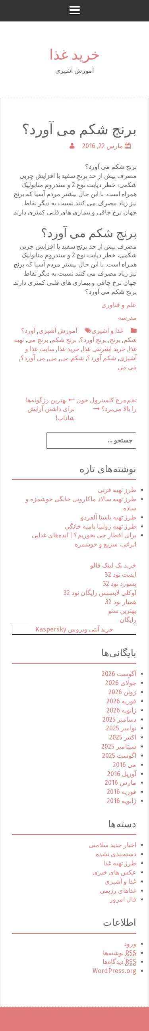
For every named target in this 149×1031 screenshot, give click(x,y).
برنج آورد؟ (93, 340)
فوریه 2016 (121, 791)
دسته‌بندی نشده (116, 854)
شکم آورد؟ (101, 358)
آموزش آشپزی (58, 330)
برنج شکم (64, 340)
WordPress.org (114, 971)
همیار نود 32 (120, 602)
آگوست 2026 (119, 674)
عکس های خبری (114, 872)
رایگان (128, 620)
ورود (130, 944)
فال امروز (123, 899)
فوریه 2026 (121, 701)
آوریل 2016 (121, 774)
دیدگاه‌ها (119, 961)
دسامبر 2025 (119, 719)
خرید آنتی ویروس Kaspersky (74, 629)
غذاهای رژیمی (118, 890)
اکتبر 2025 (122, 737)
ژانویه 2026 (121, 710)
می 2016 (124, 764)
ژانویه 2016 (121, 801)
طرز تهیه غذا (119, 863)
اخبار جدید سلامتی (112, 845)
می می (127, 367)
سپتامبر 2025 (118, 746)
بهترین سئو (122, 610)
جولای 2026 (120, 683)
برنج (115, 340)
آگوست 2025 (119, 755)
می (52, 358)
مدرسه (127, 317)
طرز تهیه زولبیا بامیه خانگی (100, 526)
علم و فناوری (119, 305)
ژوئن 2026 (122, 692)
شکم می (72, 358)
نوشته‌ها (119, 953)
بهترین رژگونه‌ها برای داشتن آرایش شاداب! (50, 409)
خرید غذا (74, 53)
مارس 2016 (120, 782)
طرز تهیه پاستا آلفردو (108, 517)
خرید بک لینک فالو (113, 565)
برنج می (37, 340)
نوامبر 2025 (121, 728)
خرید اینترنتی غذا (104, 349)
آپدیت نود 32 (120, 574)
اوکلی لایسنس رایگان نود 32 (100, 593)
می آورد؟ (33, 358)
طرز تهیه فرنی (117, 490)
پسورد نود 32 (119, 583)
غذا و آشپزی (107, 330)
